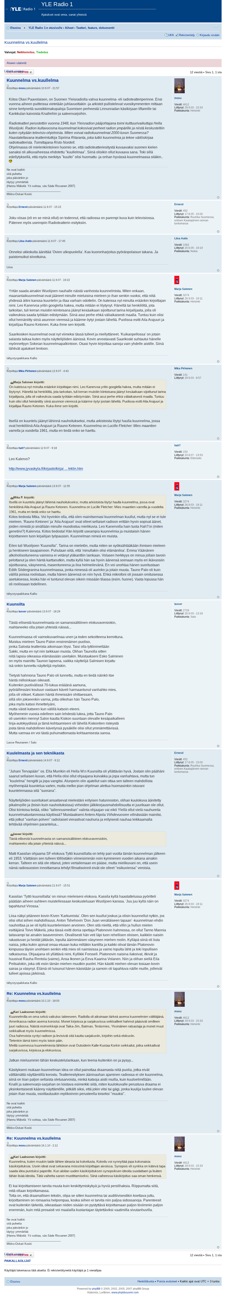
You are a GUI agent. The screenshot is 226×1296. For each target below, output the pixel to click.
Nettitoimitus (25, 52)
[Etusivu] (23, 8)
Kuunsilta (16, 604)
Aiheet (69, 27)
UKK (171, 35)
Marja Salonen (27, 280)
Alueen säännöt (16, 63)
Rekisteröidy (187, 35)
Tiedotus (42, 52)
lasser (22, 611)
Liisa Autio (25, 241)
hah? (22, 448)
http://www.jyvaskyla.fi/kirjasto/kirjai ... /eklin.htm (46, 468)
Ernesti (23, 207)
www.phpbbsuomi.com (125, 1292)
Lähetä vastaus (14, 71)
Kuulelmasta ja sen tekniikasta (35, 753)
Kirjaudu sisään (209, 35)
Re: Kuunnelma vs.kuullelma (34, 993)
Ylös (218, 197)
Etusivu (15, 27)
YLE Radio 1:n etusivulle (45, 27)
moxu (22, 88)
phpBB (96, 1288)
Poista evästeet (167, 1281)
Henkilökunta (145, 1281)
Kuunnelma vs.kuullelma (25, 42)
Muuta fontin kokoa (216, 26)
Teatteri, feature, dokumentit (95, 27)
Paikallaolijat (17, 1261)
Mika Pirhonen (27, 371)
